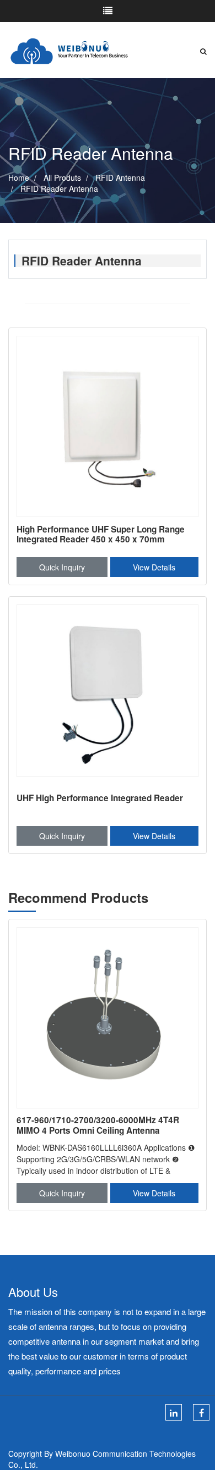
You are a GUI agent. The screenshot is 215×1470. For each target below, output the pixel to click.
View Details (154, 567)
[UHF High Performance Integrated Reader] (107, 695)
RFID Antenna (120, 177)
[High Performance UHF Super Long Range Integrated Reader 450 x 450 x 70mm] (107, 426)
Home (18, 177)
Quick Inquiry (62, 567)
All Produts (62, 177)
